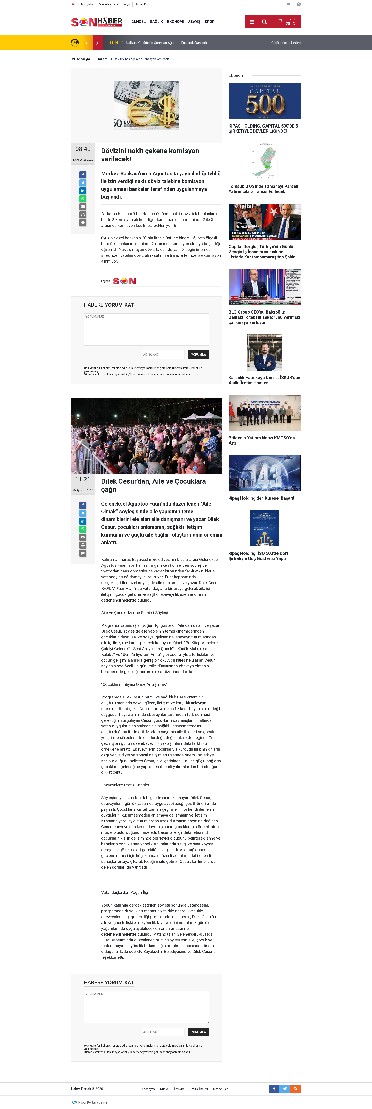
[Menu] (252, 22)
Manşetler (87, 4)
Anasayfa (148, 1089)
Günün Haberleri (109, 4)
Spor (209, 21)
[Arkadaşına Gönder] (82, 206)
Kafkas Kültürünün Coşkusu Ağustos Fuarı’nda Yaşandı (166, 43)
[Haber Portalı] (97, 21)
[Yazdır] (82, 214)
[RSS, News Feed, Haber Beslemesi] (295, 1089)
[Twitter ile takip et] (284, 1089)
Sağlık (156, 21)
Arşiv (127, 4)
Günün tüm (286, 43)
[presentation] (86, 42)
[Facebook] (82, 174)
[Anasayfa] (73, 4)
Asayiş (194, 21)
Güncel (138, 21)
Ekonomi (175, 21)
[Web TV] (288, 4)
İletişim (179, 1089)
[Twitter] (82, 182)
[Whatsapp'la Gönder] (82, 198)
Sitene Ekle (142, 4)
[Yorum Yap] (82, 222)
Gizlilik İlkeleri (198, 1089)
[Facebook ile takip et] (274, 1089)
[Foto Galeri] (298, 4)
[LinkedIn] (82, 190)
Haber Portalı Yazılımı (92, 1102)
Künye (164, 1089)
